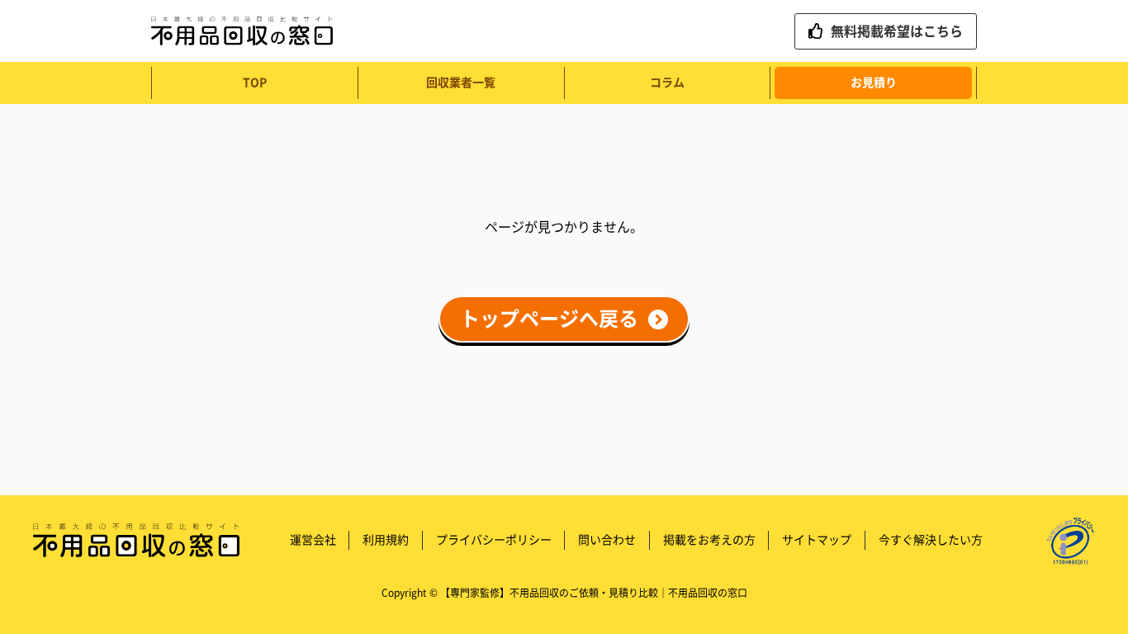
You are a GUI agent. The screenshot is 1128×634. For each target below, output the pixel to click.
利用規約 (386, 540)
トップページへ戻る (549, 319)
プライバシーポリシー (494, 540)
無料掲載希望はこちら (897, 31)
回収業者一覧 (460, 82)
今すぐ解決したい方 (931, 540)
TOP (255, 82)
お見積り (874, 82)
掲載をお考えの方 (709, 540)
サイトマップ (816, 540)
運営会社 (313, 540)
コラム (667, 82)
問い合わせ (607, 540)
